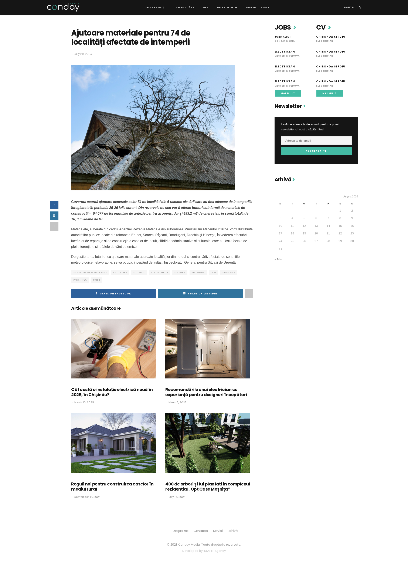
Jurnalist (283, 37)
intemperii (199, 272)
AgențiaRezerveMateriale (91, 272)
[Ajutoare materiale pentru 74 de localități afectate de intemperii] (153, 127)
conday (140, 272)
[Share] (54, 215)
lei (214, 272)
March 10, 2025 (84, 402)
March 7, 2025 (178, 402)
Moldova (81, 280)
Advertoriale (258, 7)
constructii (160, 272)
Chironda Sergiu (330, 37)
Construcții (156, 7)
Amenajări (185, 7)
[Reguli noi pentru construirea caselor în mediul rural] (113, 443)
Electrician (285, 51)
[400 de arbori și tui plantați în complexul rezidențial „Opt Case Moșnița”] (207, 443)
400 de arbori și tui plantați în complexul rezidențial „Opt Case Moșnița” (207, 486)
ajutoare (121, 272)
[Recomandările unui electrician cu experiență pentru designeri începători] (207, 348)
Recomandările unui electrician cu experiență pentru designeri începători (206, 392)
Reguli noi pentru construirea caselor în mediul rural (112, 486)
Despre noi (180, 531)
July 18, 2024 (177, 496)
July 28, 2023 (83, 54)
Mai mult (288, 93)
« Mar (278, 259)
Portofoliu (227, 7)
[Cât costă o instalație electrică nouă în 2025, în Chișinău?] (113, 348)
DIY (205, 7)
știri (97, 280)
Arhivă (233, 531)
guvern (180, 272)
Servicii (218, 531)
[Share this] (54, 205)
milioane (229, 272)
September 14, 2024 (87, 496)
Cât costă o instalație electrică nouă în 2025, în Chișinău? (112, 392)
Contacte (201, 531)
